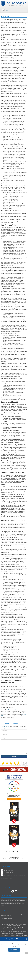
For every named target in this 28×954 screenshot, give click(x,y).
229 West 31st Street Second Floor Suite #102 (7, 916)
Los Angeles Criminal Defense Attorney (17, 709)
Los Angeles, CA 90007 (6, 918)
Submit (14, 756)
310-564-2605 (6, 726)
